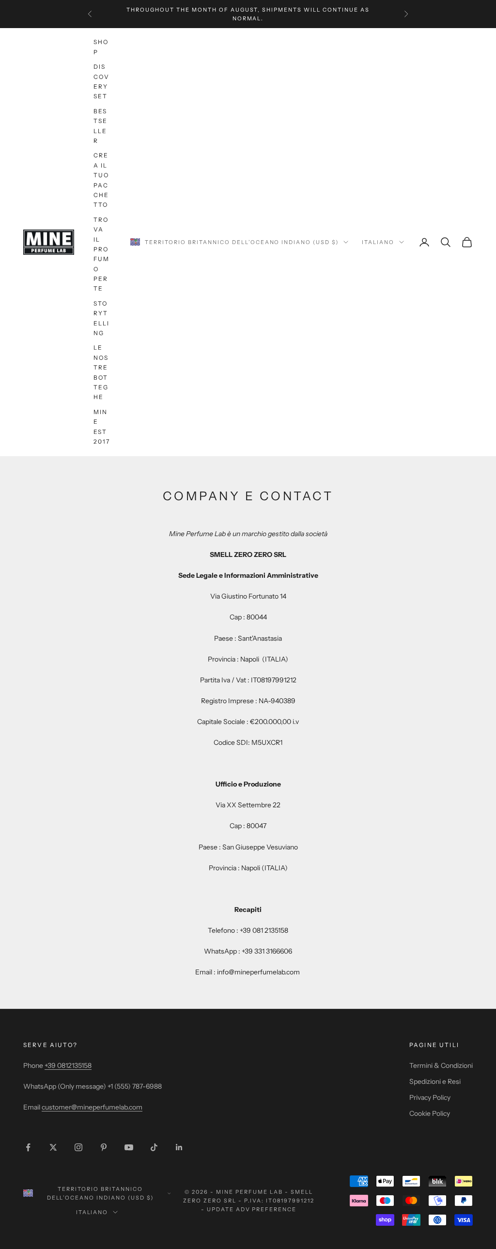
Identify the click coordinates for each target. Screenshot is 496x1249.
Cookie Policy (429, 1113)
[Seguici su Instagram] (78, 1147)
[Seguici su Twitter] (53, 1147)
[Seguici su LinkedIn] (179, 1147)
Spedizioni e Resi (435, 1081)
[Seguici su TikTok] (154, 1147)
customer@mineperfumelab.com (92, 1107)
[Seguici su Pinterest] (103, 1147)
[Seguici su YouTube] (129, 1147)
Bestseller (100, 126)
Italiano (378, 242)
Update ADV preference (252, 1209)
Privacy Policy (429, 1097)
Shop (100, 46)
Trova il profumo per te (101, 254)
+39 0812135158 (68, 1065)
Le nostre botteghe (100, 372)
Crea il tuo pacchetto (101, 180)
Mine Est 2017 (101, 426)
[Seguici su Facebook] (28, 1147)
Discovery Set (101, 81)
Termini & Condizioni (441, 1065)
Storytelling (101, 318)
